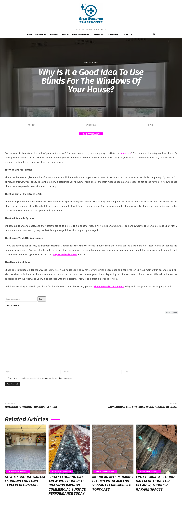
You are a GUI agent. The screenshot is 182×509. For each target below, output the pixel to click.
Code (175, 312)
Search (41, 299)
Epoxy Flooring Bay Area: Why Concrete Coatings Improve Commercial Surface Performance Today (67, 485)
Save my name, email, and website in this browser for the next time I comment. (40, 378)
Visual (168, 312)
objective (126, 153)
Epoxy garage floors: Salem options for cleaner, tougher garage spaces (155, 483)
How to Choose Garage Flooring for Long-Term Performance (25, 481)
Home (29, 34)
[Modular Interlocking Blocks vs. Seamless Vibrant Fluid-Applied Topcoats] (112, 449)
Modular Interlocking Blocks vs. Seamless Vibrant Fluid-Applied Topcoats (112, 483)
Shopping (98, 34)
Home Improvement (81, 34)
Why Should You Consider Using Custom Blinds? (142, 407)
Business (54, 34)
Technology (112, 34)
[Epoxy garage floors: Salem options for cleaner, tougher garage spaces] (156, 449)
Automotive (40, 34)
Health (65, 34)
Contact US (127, 34)
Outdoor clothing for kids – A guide (31, 407)
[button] (154, 35)
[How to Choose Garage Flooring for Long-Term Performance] (25, 449)
